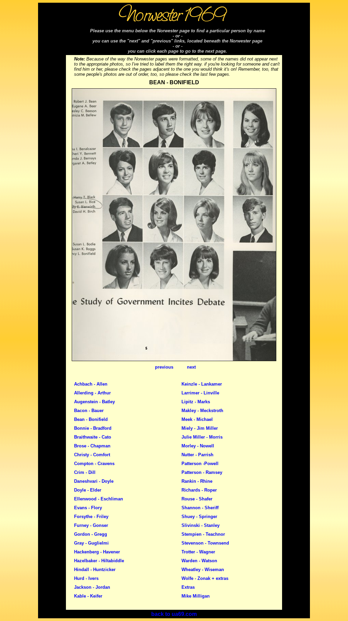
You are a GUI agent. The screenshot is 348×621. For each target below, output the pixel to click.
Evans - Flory (88, 507)
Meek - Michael (197, 419)
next (191, 367)
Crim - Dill (84, 472)
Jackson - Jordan (92, 587)
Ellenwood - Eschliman (98, 498)
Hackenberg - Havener (97, 551)
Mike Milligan (195, 596)
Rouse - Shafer (196, 498)
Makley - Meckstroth (202, 410)
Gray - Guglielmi (91, 543)
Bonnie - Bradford (92, 428)
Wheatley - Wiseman (202, 569)
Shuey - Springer (199, 516)
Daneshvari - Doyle (94, 481)
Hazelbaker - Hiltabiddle (99, 560)
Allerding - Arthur (92, 392)
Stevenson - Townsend (205, 543)
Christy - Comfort (92, 454)
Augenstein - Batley (94, 401)
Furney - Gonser (91, 525)
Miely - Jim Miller (199, 428)
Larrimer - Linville (200, 392)
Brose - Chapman (92, 445)
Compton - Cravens (94, 463)
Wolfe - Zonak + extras (204, 578)
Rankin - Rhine (196, 481)
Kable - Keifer (88, 596)
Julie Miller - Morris (202, 437)
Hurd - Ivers (86, 578)
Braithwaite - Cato (92, 437)
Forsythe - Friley (91, 516)
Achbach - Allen (90, 384)
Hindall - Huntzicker (95, 569)
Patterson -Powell (200, 463)
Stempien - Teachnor (203, 534)
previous (164, 367)
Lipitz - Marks (195, 401)
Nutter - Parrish (197, 454)
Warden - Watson (199, 560)
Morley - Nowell (197, 445)
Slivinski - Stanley (200, 525)
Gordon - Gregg (90, 534)
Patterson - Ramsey (201, 472)
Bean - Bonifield (91, 419)
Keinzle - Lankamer (201, 384)
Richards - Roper (199, 490)
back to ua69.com (174, 614)
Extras (188, 587)
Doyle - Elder (87, 490)
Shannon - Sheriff (200, 507)
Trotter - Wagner (198, 551)
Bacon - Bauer (89, 410)
